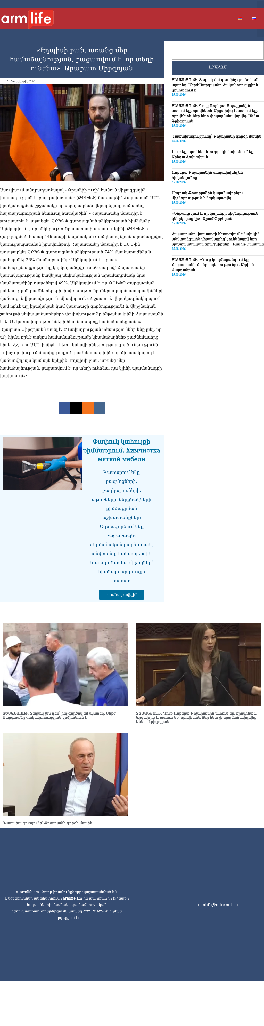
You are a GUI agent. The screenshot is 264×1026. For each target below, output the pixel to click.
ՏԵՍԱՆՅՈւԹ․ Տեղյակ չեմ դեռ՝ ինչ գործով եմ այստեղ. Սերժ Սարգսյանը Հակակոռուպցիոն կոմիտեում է (215, 85)
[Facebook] (217, 4)
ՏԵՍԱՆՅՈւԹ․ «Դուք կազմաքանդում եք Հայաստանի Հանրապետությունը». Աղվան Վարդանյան (213, 265)
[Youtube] (233, 4)
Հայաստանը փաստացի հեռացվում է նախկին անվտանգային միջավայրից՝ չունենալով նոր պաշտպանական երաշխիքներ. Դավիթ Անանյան (218, 239)
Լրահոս (218, 67)
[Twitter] (225, 4)
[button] (260, 4)
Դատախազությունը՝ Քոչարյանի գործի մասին (216, 136)
